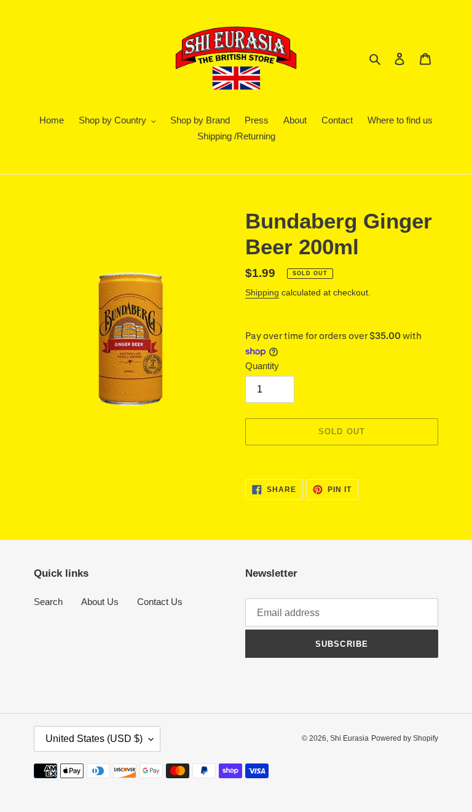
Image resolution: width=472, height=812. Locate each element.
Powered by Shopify (404, 738)
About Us (100, 601)
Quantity (262, 366)
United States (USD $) (94, 738)
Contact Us (160, 601)
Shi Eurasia (349, 738)
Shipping (262, 292)
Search (48, 601)
